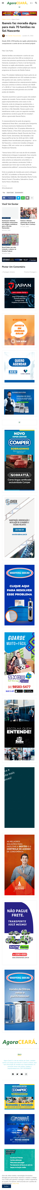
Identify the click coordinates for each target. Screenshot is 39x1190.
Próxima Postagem (30, 272)
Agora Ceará (15, 19)
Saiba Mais (15, 1183)
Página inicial (6, 19)
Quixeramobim (19, 192)
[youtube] (21, 1074)
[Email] (27, 198)
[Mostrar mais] (32, 198)
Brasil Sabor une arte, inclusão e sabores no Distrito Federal (9, 249)
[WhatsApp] (23, 198)
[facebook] (13, 1074)
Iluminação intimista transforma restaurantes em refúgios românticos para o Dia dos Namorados (10, 224)
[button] (3, 3)
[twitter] (17, 1074)
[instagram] (26, 1074)
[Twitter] (18, 198)
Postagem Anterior (9, 272)
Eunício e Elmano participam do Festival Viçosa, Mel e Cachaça (27, 222)
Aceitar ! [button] (6, 1186)
